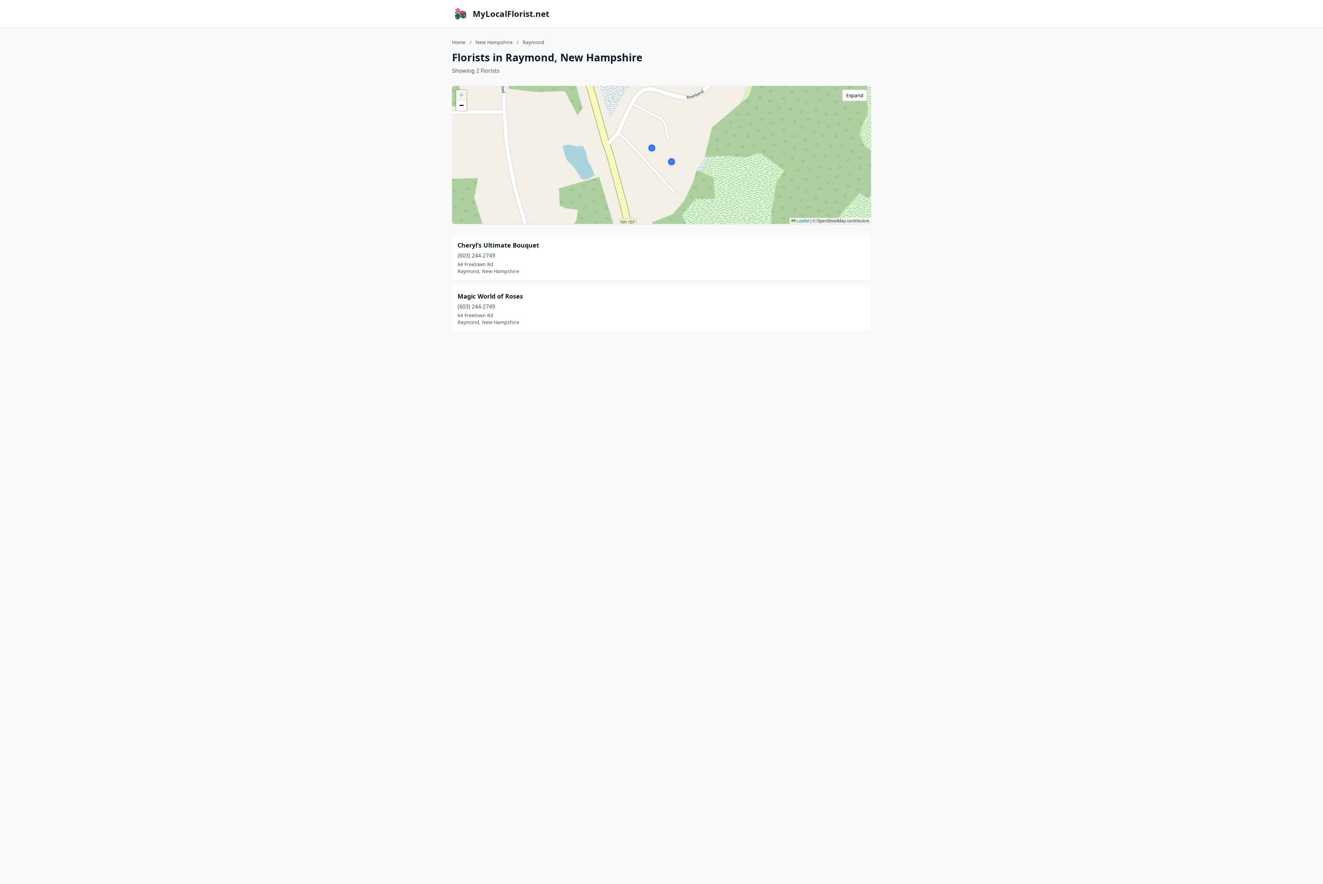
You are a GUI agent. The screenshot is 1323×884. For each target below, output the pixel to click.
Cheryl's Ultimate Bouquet (498, 245)
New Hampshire (494, 42)
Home (458, 42)
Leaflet (802, 220)
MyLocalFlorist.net (511, 13)
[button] (651, 147)
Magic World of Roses (490, 296)
